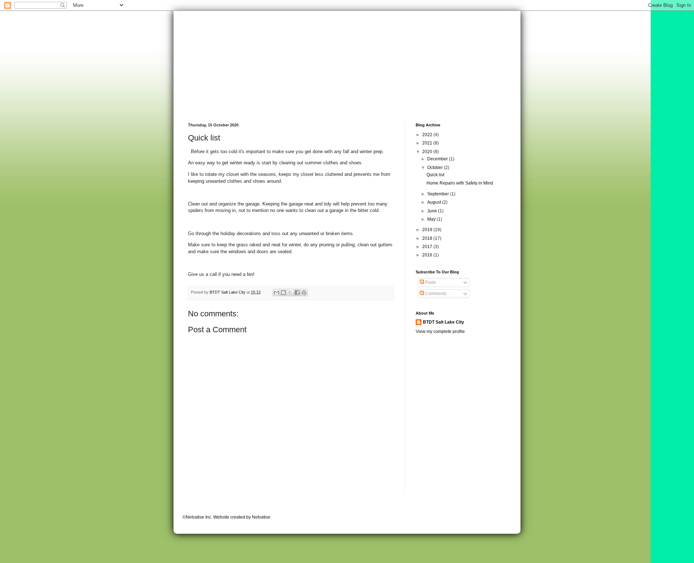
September (438, 193)
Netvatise (261, 517)
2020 (427, 151)
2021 (427, 143)
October (435, 167)
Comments (435, 293)
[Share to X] (290, 292)
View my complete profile (440, 331)
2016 (427, 254)
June (432, 210)
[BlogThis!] (283, 292)
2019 (427, 229)
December (438, 158)
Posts (430, 282)
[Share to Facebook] (297, 292)
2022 (427, 134)
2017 (427, 246)
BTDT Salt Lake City (443, 322)
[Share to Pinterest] (304, 292)
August (434, 202)
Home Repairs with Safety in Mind (460, 183)
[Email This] (276, 292)
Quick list (435, 174)
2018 (427, 238)
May (432, 219)
